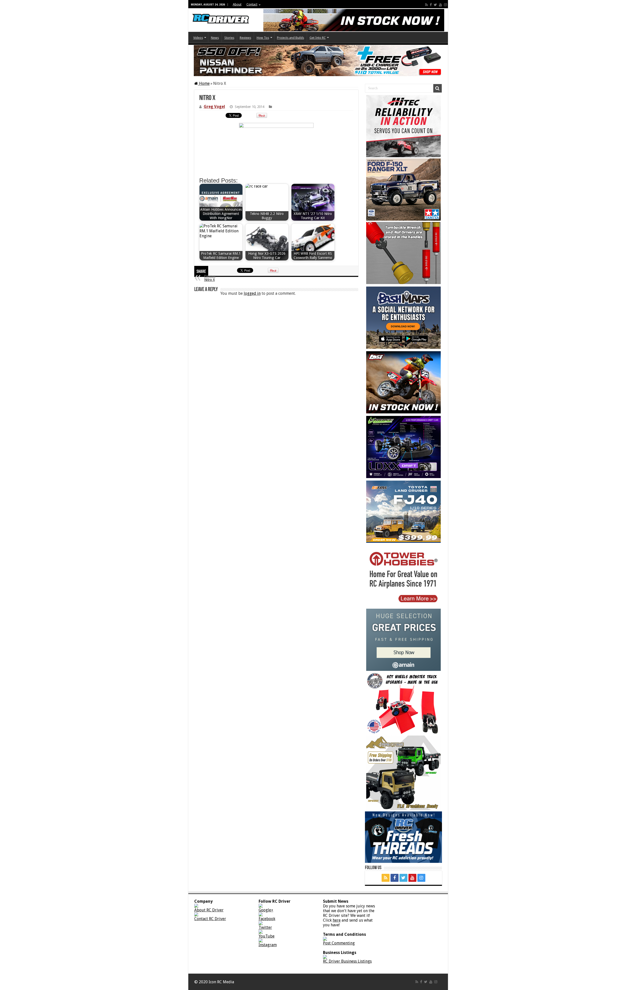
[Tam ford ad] (403, 189)
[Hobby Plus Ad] (403, 773)
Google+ (266, 910)
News (215, 38)
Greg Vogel (214, 106)
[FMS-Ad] (403, 512)
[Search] (437, 88)
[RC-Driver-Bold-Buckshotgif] (403, 253)
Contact (251, 4)
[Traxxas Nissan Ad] (318, 60)
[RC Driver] (220, 14)
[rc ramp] (403, 703)
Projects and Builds (290, 38)
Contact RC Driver (210, 918)
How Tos (263, 38)
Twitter (265, 927)
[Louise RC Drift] (403, 447)
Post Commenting (339, 943)
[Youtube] (440, 5)
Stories (229, 38)
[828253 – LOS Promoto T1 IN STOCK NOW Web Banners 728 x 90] (353, 20)
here (337, 920)
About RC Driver (209, 910)
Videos (198, 38)
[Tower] (403, 576)
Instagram (268, 944)
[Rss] (426, 5)
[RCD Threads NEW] (403, 837)
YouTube (267, 936)
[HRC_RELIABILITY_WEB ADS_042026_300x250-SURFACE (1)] (403, 126)
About (237, 4)
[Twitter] (435, 5)
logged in (252, 293)
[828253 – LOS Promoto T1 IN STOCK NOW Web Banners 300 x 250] (403, 382)
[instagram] (445, 5)
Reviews (245, 38)
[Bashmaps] (403, 318)
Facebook (267, 918)
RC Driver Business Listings (347, 961)
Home (204, 83)
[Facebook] (430, 5)
